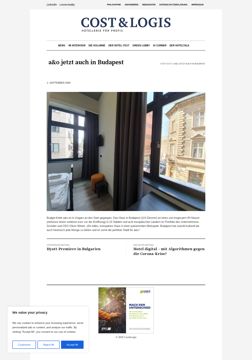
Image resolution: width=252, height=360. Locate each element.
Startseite (166, 64)
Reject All (48, 344)
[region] (48, 329)
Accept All (72, 344)
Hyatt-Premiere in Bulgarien (74, 249)
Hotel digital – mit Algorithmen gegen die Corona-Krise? (169, 251)
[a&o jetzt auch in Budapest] (126, 151)
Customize (24, 344)
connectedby (67, 4)
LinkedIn (52, 4)
